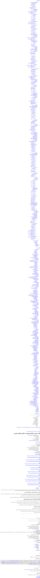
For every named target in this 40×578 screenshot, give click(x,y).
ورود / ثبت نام (36, 413)
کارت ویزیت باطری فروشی (20, 427)
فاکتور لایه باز (33, 224)
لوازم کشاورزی (33, 29)
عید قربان (34, 181)
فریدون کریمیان (38, 443)
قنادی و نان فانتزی (34, 46)
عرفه (36, 376)
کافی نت (34, 169)
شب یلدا (34, 220)
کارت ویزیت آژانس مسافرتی (31, 11)
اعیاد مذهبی (35, 179)
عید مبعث (34, 183)
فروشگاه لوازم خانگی (32, 53)
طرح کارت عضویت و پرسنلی (31, 66)
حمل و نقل (35, 10)
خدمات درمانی (35, 14)
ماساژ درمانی (33, 19)
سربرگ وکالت (33, 227)
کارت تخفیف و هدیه (34, 217)
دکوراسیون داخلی (33, 59)
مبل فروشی (33, 164)
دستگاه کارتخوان (33, 171)
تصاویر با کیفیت (35, 240)
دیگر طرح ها (35, 64)
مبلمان (34, 51)
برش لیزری (35, 271)
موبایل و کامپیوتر (35, 60)
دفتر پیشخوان (33, 25)
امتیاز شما (38, 512)
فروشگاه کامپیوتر (33, 122)
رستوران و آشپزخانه (34, 97)
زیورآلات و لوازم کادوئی (34, 40)
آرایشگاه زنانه (33, 3)
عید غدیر (34, 184)
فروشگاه (37, 427)
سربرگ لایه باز (33, 225)
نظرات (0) (37, 488)
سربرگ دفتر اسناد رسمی (32, 233)
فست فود (34, 99)
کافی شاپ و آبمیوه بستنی (33, 49)
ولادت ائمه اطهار (35, 187)
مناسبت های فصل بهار (34, 202)
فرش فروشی (33, 116)
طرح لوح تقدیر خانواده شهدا (33, 404)
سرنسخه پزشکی (35, 214)
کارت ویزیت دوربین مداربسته (31, 23)
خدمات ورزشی (35, 35)
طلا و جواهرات (33, 146)
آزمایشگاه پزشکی (33, 88)
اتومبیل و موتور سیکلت (34, 133)
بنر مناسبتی (36, 178)
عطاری (34, 18)
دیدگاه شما (38, 518)
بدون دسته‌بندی (36, 417)
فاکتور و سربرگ (35, 223)
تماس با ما (37, 244)
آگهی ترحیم (35, 215)
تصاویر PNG (35, 242)
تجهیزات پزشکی (35, 308)
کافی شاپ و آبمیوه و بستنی (33, 106)
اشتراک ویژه (36, 411)
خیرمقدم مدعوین (34, 380)
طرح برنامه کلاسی (34, 213)
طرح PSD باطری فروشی (32, 440)
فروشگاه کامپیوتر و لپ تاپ (33, 293)
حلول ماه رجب (33, 191)
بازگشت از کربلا (33, 199)
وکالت (36, 50)
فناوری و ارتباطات (34, 41)
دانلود (39, 462)
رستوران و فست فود (34, 140)
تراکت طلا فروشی (33, 103)
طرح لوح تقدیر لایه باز (34, 236)
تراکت (37, 68)
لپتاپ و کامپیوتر (33, 175)
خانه (39, 427)
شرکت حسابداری (33, 82)
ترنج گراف (30, 569)
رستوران (36, 316)
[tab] (19, 487)
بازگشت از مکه (35, 379)
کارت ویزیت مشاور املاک (33, 266)
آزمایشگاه (34, 15)
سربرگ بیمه (33, 228)
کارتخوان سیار (35, 281)
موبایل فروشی (33, 61)
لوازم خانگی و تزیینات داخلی (33, 154)
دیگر (34, 118)
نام (39, 519)
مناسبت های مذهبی (34, 189)
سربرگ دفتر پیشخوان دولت (31, 234)
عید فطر (34, 186)
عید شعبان (34, 180)
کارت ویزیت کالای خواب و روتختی (31, 65)
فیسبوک (39, 577)
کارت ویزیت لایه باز (35, 424)
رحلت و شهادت (35, 188)
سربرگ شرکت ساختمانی (32, 230)
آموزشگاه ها (35, 9)
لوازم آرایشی (33, 74)
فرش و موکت (33, 57)
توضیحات (37, 487)
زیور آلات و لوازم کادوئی (34, 102)
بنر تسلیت (34, 196)
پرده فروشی (33, 107)
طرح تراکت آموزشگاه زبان (31, 76)
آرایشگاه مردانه (33, 4)
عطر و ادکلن (35, 349)
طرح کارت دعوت (34, 218)
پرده (34, 54)
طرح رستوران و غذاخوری (32, 141)
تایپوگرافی (35, 243)
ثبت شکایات (36, 245)
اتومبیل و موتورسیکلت (34, 79)
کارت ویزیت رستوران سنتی (33, 277)
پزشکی (36, 152)
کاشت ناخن (33, 6)
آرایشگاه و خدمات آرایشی (33, 2)
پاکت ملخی (35, 212)
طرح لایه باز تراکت (35, 423)
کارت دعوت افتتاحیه (34, 396)
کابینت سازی (33, 56)
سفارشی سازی (38, 530)
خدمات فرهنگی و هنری (34, 94)
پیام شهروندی (35, 210)
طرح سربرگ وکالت (35, 562)
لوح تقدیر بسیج (33, 238)
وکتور (36, 241)
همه (36, 416)
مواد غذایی (35, 47)
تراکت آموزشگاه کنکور (34, 301)
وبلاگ (37, 548)
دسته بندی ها (36, 249)
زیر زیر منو (32, 5)
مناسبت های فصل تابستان (33, 203)
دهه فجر (34, 205)
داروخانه (34, 16)
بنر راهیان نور (35, 385)
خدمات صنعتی (35, 28)
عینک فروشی (33, 149)
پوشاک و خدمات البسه (34, 48)
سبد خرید (37, 412)
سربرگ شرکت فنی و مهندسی (31, 231)
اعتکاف (34, 194)
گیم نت (34, 43)
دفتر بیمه (36, 96)
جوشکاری (34, 32)
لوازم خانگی (33, 112)
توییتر (37, 577)
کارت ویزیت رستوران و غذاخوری (31, 37)
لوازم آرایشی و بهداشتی (32, 7)
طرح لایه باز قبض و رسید (33, 216)
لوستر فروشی (33, 113)
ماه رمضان (35, 374)
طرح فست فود (35, 346)
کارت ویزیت (36, 1)
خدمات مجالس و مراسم (34, 34)
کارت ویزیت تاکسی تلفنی (33, 261)
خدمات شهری (35, 81)
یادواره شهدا (33, 208)
